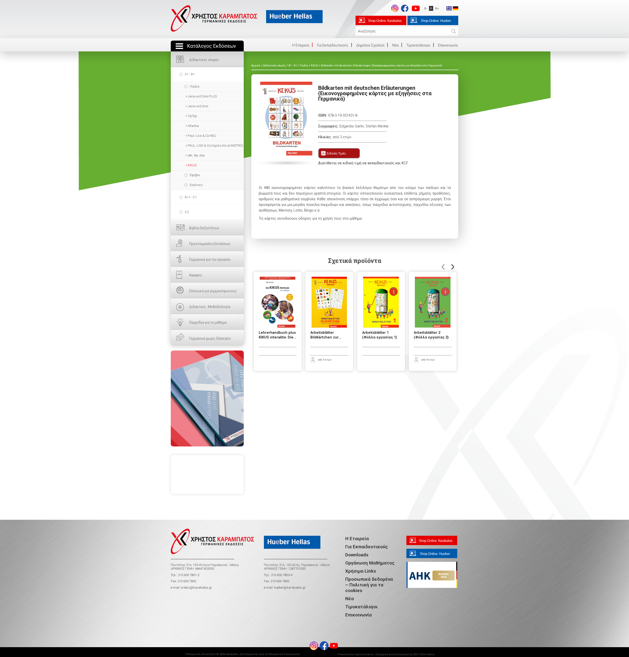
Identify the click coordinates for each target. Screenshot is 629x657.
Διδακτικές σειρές (204, 60)
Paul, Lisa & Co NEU (202, 136)
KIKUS (192, 165)
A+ (437, 8)
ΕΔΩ (207, 398)
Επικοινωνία (448, 45)
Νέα (395, 45)
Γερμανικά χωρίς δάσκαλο (210, 338)
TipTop (192, 116)
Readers (195, 275)
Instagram (395, 8)
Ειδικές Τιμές (336, 153)
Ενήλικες (196, 185)
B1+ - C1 (191, 197)
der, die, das (196, 155)
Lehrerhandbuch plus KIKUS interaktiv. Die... (277, 335)
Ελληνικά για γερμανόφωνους (213, 291)
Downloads (356, 555)
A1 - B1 (190, 74)
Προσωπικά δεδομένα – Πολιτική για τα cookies (369, 584)
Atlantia (193, 126)
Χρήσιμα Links (360, 571)
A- (425, 8)
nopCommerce (364, 654)
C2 (187, 212)
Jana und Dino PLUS (202, 96)
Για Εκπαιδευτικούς (332, 45)
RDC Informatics (423, 654)
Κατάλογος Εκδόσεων (211, 46)
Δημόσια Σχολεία (370, 45)
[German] (455, 8)
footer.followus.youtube (416, 8)
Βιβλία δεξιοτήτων (204, 228)
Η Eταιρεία (300, 45)
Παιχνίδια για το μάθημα (208, 322)
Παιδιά (194, 86)
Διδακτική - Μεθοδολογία (209, 307)
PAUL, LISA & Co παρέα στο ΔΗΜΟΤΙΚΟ (215, 145)
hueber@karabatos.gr (289, 587)
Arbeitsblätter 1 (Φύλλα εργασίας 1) (379, 335)
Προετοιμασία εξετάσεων (209, 244)
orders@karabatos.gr (196, 587)
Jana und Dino (198, 106)
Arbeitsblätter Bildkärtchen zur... (325, 335)
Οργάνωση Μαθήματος (370, 563)
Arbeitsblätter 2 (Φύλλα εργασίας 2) (431, 335)
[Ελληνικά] (449, 8)
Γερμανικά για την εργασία (209, 259)
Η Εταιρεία (357, 538)
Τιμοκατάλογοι (418, 45)
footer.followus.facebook (404, 8)
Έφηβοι (195, 175)
